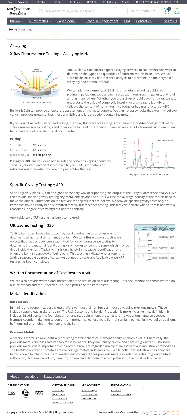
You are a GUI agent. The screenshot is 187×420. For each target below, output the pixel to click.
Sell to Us (170, 21)
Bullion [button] (15, 21)
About (14, 376)
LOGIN (176, 2)
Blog (127, 21)
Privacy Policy (59, 398)
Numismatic (141, 10)
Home (13, 29)
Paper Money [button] (66, 21)
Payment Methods (121, 394)
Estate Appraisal (55, 376)
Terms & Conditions (62, 402)
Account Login (89, 390)
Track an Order (89, 394)
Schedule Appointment (102, 21)
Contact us (58, 390)
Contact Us (144, 21)
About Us (116, 390)
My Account (58, 394)
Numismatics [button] (38, 21)
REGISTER (166, 2)
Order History (88, 398)
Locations (31, 376)
